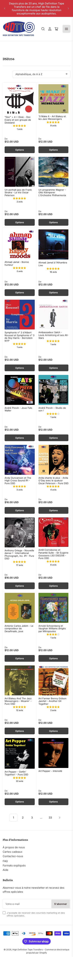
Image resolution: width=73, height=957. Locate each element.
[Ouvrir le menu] (66, 29)
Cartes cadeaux (12, 851)
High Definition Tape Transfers (27, 949)
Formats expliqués (14, 865)
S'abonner (60, 903)
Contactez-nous (13, 856)
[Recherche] (43, 29)
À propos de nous (14, 847)
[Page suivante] (59, 817)
